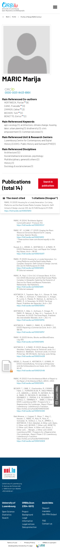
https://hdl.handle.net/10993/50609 (31, 441)
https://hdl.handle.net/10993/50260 (31, 411)
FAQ (44, 520)
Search (5, 518)
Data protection (29, 527)
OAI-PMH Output (49, 514)
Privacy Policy (29, 542)
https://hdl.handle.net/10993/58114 (30, 383)
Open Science (8, 511)
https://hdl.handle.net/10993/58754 (31, 305)
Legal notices (28, 524)
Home (14, 17)
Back (7, 17)
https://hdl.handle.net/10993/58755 (31, 320)
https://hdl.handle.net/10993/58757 (30, 332)
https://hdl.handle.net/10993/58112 (17, 211)
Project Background (27, 513)
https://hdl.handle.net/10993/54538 (31, 356)
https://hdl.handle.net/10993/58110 (30, 237)
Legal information (27, 519)
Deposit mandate (46, 510)
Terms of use (12, 542)
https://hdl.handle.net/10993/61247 (30, 225)
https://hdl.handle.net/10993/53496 (31, 370)
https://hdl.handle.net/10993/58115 (30, 342)
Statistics (6, 514)
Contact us (47, 523)
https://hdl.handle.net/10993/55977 (30, 253)
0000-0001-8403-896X (18, 92)
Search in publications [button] (48, 183)
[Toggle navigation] (55, 7)
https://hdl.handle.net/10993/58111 (30, 287)
